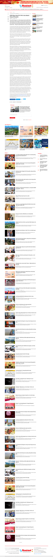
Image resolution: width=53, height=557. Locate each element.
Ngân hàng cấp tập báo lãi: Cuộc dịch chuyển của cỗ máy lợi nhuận (39, 27)
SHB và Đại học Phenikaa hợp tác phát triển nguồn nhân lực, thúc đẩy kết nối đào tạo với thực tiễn (39, 19)
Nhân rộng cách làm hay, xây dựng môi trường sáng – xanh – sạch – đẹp (25, 255)
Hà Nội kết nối (17, 297)
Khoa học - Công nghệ (40, 9)
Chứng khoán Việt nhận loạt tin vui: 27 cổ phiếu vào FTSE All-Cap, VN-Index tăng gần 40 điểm (25, 107)
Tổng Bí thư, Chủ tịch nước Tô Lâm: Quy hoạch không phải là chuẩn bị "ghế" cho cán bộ (25, 163)
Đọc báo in (7, 7)
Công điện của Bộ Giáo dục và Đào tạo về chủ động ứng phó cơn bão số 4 (43, 156)
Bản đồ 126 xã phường (40, 7)
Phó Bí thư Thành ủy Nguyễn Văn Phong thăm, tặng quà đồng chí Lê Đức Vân (26, 172)
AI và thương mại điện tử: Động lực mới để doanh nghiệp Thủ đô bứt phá (39, 31)
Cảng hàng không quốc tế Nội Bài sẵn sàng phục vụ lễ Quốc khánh (25, 346)
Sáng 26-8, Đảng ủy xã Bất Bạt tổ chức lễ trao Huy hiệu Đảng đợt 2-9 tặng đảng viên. (25, 405)
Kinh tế (10, 9)
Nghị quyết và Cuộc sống (19, 181)
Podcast (17, 339)
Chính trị (7, 9)
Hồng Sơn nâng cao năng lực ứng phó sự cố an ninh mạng (25, 395)
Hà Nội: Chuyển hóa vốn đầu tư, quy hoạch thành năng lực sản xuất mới (11, 136)
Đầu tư (16, 371)
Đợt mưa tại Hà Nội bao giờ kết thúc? (43, 159)
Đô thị (12, 9)
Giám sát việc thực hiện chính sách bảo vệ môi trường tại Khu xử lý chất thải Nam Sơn (26, 180)
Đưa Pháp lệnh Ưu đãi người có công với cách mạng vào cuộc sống (26, 321)
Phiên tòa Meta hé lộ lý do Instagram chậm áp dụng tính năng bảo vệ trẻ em (26, 412)
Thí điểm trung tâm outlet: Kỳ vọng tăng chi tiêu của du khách (26, 149)
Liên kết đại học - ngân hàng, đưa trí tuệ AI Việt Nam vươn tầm (39, 24)
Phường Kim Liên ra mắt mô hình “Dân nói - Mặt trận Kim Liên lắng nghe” (26, 264)
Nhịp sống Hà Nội (46, 7)
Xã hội (16, 9)
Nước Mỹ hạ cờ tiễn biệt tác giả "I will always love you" (24, 378)
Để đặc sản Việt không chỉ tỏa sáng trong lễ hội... (40, 136)
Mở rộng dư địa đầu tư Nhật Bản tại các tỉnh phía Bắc (24, 213)
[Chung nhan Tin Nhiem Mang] (37, 553)
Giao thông (17, 331)
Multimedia (22, 9)
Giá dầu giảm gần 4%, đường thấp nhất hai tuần (11, 149)
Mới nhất (11, 7)
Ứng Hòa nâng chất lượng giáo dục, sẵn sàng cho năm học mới (26, 312)
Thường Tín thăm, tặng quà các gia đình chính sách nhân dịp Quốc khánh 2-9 (25, 247)
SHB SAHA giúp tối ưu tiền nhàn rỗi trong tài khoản (39, 15)
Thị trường (17, 305)
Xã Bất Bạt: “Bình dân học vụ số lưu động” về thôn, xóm (25, 510)
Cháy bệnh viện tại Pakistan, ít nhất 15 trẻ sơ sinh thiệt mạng (25, 230)
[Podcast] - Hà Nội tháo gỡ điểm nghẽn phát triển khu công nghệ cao (25, 338)
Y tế (20, 9)
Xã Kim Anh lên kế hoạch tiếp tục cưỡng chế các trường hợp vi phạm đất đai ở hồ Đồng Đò (26, 239)
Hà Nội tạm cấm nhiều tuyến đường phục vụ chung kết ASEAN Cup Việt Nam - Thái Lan (26, 188)
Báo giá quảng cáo (43, 551)
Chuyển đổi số (17, 265)
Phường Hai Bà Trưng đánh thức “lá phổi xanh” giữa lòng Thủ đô (43, 162)
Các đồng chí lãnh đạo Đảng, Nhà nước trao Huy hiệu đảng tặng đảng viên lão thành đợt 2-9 (26, 155)
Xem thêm (20, 542)
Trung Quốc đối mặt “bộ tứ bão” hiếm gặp (22, 477)
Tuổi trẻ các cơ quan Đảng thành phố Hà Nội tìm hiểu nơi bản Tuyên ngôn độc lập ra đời (25, 205)
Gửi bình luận (12, 117)
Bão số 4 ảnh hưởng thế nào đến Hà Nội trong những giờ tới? (43, 170)
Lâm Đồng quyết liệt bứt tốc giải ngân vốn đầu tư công (24, 296)
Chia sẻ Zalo (18, 99)
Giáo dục (18, 9)
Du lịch (28, 9)
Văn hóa (14, 9)
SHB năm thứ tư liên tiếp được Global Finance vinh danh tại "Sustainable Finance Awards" (26, 136)
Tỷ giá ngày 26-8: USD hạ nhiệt (38, 148)
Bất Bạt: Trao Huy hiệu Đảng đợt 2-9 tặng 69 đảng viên (24, 403)
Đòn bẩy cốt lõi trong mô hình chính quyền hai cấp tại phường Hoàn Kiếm (26, 288)
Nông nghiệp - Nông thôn (32, 9)
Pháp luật (17, 240)
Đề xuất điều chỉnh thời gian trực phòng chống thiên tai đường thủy (26, 330)
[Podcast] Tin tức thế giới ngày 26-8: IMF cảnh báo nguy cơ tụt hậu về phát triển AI (26, 280)
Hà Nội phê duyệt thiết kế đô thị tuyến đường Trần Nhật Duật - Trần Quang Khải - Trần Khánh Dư (43, 166)
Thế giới (26, 9)
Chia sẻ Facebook (13, 99)
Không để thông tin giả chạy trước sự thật (22, 195)
